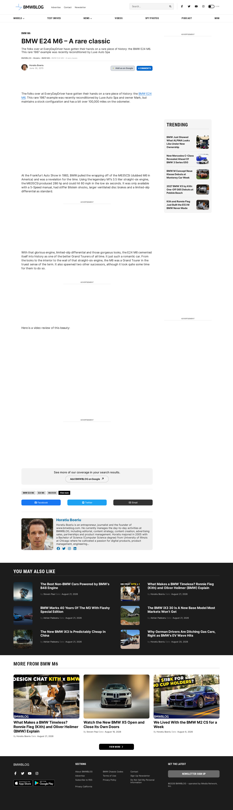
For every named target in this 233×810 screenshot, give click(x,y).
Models (17, 18)
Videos (119, 18)
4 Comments (144, 68)
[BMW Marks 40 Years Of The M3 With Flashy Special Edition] (22, 607)
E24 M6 (41, 493)
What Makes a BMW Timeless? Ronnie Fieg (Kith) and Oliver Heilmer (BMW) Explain (181, 586)
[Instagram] (203, 6)
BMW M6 (25, 33)
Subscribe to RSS (83, 780)
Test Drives (54, 18)
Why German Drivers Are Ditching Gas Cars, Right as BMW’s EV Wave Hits (181, 633)
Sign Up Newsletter (140, 775)
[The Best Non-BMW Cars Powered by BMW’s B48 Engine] (22, 583)
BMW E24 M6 (28, 493)
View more (115, 747)
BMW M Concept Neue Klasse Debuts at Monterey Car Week (179, 174)
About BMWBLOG (84, 771)
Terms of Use (109, 775)
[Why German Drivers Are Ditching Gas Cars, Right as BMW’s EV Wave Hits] (130, 631)
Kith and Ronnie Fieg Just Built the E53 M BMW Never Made (178, 205)
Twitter (88, 502)
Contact (68, 7)
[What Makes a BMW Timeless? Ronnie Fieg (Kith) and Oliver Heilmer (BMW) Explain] (130, 583)
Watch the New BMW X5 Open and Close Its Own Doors (114, 724)
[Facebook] (182, 6)
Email (134, 502)
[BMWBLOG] (39, 764)
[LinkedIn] (75, 549)
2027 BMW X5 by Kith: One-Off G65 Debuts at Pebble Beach (180, 189)
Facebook (42, 502)
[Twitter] (189, 6)
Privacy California (83, 786)
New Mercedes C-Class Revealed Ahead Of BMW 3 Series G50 (180, 159)
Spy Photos (152, 18)
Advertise (56, 7)
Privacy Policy (109, 780)
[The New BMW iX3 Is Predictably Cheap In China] (22, 631)
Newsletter (80, 7)
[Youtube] (196, 6)
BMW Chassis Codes (113, 771)
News (87, 18)
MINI (217, 18)
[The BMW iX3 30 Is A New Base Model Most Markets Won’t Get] (130, 607)
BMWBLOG (26, 58)
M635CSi (52, 493)
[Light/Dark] (211, 6)
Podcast (187, 18)
